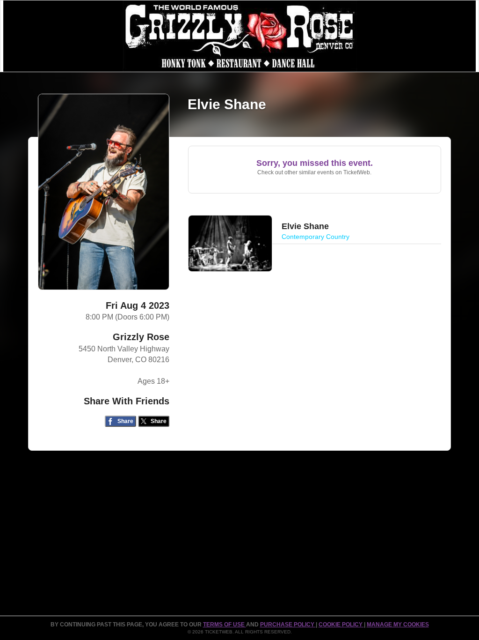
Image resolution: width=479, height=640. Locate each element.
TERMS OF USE (224, 624)
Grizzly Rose (141, 337)
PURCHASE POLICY (288, 624)
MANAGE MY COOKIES (398, 624)
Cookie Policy (341, 624)
